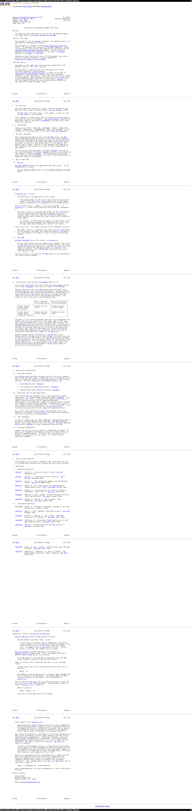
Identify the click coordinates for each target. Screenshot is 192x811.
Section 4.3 (53, 240)
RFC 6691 (16, 101)
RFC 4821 (37, 548)
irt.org (25, 6)
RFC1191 (40, 384)
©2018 (97, 806)
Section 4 (60, 78)
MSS (48, 101)
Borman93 (29, 286)
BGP (50, 520)
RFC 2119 (56, 131)
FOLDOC (56, 1)
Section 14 (19, 207)
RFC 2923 (28, 526)
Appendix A (46, 120)
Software (29, 1)
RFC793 (54, 150)
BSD (31, 78)
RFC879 (59, 110)
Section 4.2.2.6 (21, 653)
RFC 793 (27, 478)
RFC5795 (60, 397)
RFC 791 (59, 472)
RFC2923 (55, 387)
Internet (37, 41)
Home (2, 1)
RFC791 (45, 152)
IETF (52, 47)
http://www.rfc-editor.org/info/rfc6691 (30, 59)
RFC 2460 (46, 496)
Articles (8, 1)
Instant (35, 1)
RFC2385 (26, 240)
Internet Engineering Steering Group (29, 50)
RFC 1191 (66, 511)
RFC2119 (63, 131)
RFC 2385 (53, 35)
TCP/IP (23, 738)
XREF (18, 1)
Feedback (69, 1)
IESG (29, 51)
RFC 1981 (51, 517)
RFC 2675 (56, 421)
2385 (25, 20)
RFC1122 (55, 119)
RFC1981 (30, 424)
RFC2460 (38, 153)
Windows (45, 282)
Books (41, 1)
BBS (46, 1)
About (50, 1)
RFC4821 (56, 390)
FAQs (13, 1)
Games (23, 1)
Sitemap (76, 1)
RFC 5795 (64, 553)
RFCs (62, 1)
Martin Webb (104, 806)
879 (21, 20)
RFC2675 (63, 421)
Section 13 (22, 194)
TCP (26, 27)
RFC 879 (43, 35)
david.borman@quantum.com (30, 782)
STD (52, 472)
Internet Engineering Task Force (25, 17)
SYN (43, 647)
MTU (65, 137)
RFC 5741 (40, 53)
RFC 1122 (48, 119)
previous (44, 6)
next (49, 6)
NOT (31, 140)
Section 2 (30, 53)
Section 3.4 (22, 679)
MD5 (22, 245)
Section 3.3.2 (27, 685)
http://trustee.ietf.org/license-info (30, 72)
